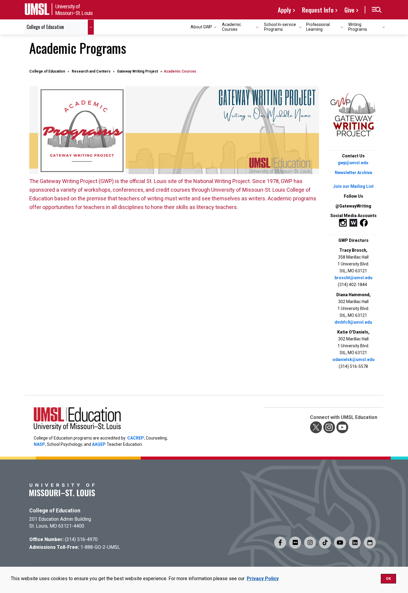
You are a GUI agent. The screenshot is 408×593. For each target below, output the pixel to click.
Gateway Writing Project (137, 71)
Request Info (318, 9)
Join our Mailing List (353, 186)
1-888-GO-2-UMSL (100, 547)
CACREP (135, 438)
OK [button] (388, 579)
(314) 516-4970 (81, 539)
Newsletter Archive (353, 172)
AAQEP (99, 444)
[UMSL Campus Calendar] (370, 543)
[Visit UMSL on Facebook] (280, 543)
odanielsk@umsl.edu (353, 359)
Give (349, 9)
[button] (376, 10)
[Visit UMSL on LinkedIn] (355, 543)
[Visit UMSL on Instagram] (310, 543)
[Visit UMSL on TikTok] (325, 543)
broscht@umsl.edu (353, 277)
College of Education (47, 71)
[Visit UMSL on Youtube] (340, 543)
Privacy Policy (263, 578)
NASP (39, 444)
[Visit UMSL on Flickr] (295, 543)
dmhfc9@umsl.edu (353, 322)
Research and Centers (91, 71)
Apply (284, 9)
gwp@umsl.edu (353, 162)
